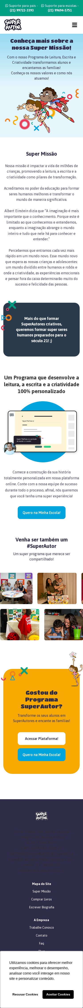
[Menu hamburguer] (74, 25)
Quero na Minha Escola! (41, 513)
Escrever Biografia (41, 907)
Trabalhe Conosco (41, 927)
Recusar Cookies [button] (25, 994)
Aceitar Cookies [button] (58, 994)
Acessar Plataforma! (41, 739)
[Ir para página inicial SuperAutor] (11, 24)
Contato (41, 935)
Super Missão (42, 891)
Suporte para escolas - (61, 8)
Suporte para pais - (23, 8)
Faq (41, 943)
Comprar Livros (41, 899)
